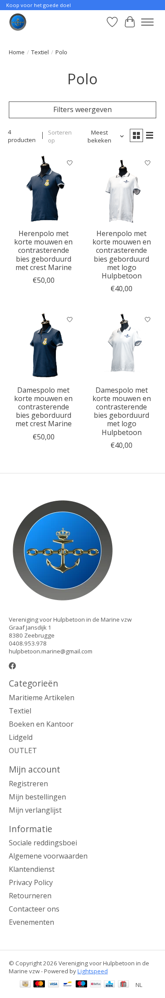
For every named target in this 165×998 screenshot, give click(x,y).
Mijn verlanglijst (35, 810)
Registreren (28, 783)
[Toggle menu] (147, 22)
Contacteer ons (34, 909)
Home (17, 52)
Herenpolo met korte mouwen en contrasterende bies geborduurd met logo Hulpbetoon (121, 255)
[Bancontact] (67, 984)
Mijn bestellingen (37, 797)
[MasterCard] (39, 984)
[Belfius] (95, 984)
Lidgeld (21, 737)
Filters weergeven (82, 109)
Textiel (40, 52)
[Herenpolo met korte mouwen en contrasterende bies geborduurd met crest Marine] (43, 189)
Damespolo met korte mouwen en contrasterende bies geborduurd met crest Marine (43, 407)
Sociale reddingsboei (43, 843)
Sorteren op (60, 136)
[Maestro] (81, 984)
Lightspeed (92, 971)
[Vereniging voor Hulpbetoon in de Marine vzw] (18, 22)
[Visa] (53, 984)
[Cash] (25, 984)
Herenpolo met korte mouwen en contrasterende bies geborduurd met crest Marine (43, 250)
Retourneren (30, 895)
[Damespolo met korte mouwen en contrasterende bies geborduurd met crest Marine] (43, 345)
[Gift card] (123, 984)
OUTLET (23, 750)
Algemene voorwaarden (48, 856)
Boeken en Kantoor (41, 724)
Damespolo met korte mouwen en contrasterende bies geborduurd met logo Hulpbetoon (121, 411)
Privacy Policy (31, 882)
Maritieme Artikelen (41, 697)
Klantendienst (32, 869)
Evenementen (31, 922)
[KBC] (109, 984)
